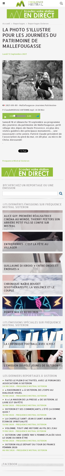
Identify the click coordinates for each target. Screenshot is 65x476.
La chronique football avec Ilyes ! (29, 344)
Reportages (19, 23)
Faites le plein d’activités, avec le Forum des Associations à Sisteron (31, 382)
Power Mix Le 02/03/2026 (21, 312)
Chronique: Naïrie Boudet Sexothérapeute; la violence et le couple (29, 287)
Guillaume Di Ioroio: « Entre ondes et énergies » (31, 267)
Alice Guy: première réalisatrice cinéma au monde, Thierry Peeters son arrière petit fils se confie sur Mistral (32, 221)
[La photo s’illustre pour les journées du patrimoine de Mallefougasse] (32, 61)
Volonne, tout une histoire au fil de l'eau (31, 428)
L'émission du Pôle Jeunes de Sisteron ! (32, 365)
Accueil (6, 23)
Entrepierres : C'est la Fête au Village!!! (26, 245)
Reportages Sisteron (38, 23)
